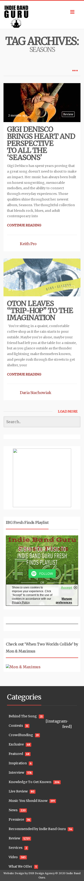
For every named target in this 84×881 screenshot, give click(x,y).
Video (13, 857)
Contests (16, 725)
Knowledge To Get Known (30, 782)
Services (15, 848)
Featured (16, 754)
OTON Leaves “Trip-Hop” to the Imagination (40, 310)
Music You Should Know (28, 801)
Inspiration (18, 763)
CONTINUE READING (24, 225)
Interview (16, 772)
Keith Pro (28, 243)
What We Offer (20, 866)
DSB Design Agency (41, 873)
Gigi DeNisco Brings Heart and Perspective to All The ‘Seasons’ (41, 143)
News (13, 810)
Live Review (18, 791)
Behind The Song (23, 716)
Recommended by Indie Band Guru (37, 829)
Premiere (16, 819)
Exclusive (16, 744)
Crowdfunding (21, 735)
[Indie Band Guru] (42, 15)
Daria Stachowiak (35, 392)
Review (68, 114)
